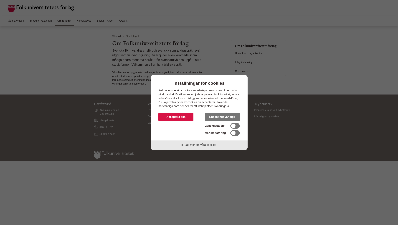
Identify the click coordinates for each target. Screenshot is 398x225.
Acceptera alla (175, 116)
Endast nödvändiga (222, 116)
